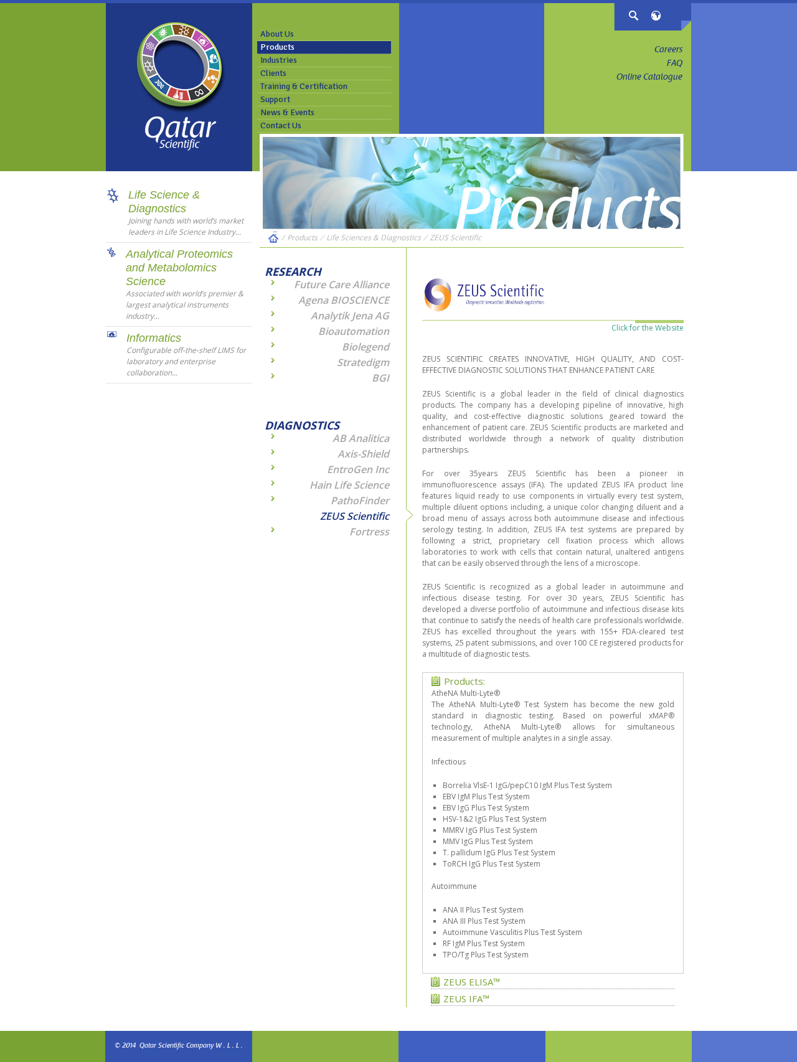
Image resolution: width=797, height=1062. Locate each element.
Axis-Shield (363, 454)
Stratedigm (363, 362)
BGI (380, 378)
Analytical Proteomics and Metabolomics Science (179, 268)
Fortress (369, 531)
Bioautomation (353, 331)
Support (275, 99)
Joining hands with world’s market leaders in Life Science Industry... (185, 226)
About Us (277, 34)
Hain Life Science (349, 485)
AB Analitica (360, 438)
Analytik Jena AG (350, 315)
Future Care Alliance (341, 284)
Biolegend (365, 347)
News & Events (287, 112)
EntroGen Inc (358, 469)
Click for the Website (647, 327)
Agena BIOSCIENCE (343, 300)
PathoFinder (360, 500)
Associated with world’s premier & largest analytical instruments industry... (184, 304)
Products (277, 47)
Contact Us (280, 125)
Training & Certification (303, 86)
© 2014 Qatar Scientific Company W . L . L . (179, 1046)
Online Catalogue (649, 77)
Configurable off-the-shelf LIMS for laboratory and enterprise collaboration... (186, 361)
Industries (278, 60)
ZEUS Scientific (455, 237)
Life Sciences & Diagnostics (373, 237)
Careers (668, 50)
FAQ (674, 64)
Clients (273, 73)
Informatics (153, 338)
